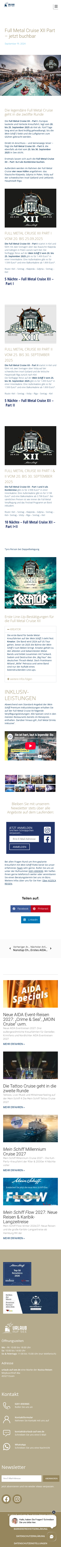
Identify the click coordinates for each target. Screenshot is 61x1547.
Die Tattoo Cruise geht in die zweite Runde (29, 1088)
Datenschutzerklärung (30, 1536)
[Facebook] (6, 1499)
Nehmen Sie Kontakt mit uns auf (32, 1419)
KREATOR (15, 629)
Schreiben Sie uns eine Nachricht (32, 1446)
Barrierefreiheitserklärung (30, 1528)
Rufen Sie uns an (24, 1405)
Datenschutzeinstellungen (30, 1543)
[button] (47, 6)
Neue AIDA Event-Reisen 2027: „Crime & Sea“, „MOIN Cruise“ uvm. (29, 1019)
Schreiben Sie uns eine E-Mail (30, 1433)
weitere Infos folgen (21, 679)
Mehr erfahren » (14, 1044)
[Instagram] (17, 1499)
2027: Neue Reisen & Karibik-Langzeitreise (30, 1217)
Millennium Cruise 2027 (24, 1152)
